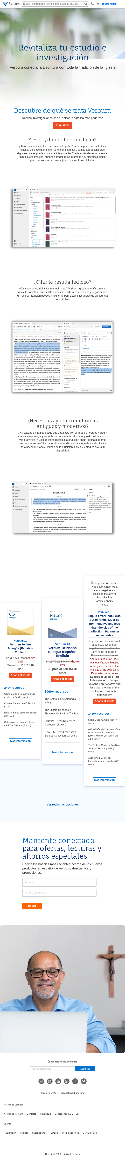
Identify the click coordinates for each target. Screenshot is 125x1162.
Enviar (32, 905)
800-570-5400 (48, 1093)
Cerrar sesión (90, 1132)
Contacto (31, 1113)
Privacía (76, 1154)
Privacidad (45, 1113)
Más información (20, 741)
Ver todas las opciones (62, 804)
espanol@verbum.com (72, 1093)
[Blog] (41, 1081)
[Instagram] (50, 1081)
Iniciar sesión (109, 3)
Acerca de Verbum (13, 1113)
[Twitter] (84, 1081)
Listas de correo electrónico (64, 1132)
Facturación (10, 1132)
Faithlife (66, 1154)
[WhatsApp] (67, 1081)
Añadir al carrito (20, 675)
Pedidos (24, 1132)
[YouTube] (58, 1081)
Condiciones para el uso (67, 1113)
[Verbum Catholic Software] (11, 4)
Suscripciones (39, 1132)
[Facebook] (75, 1081)
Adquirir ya (62, 125)
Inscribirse (85, 1069)
